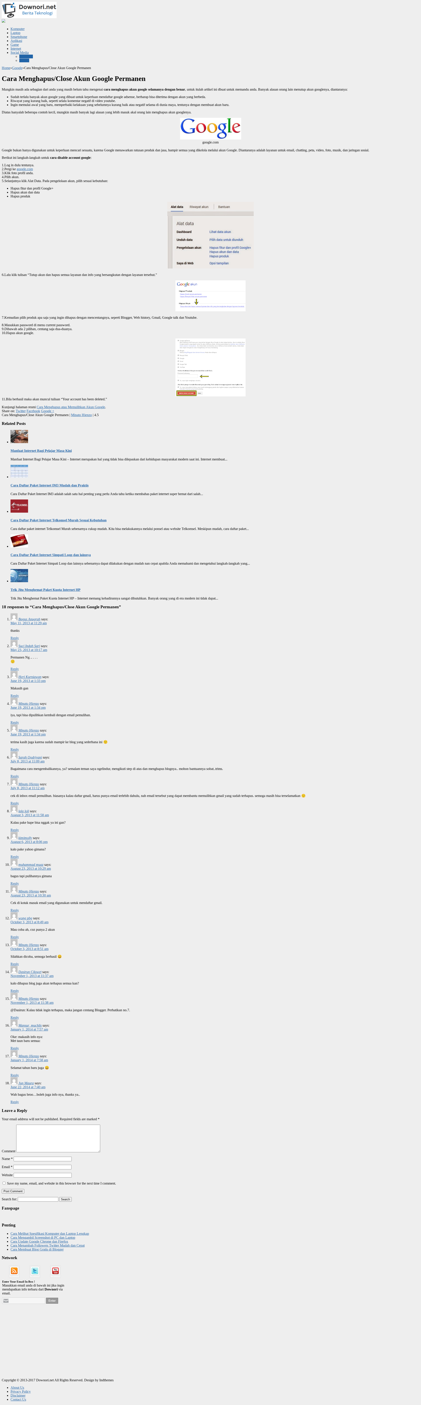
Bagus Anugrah (29, 619)
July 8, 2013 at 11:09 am (28, 761)
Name (7, 1159)
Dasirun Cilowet (29, 972)
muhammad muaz (30, 864)
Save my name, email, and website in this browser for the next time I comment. (61, 1183)
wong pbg (25, 918)
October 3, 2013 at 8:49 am (29, 922)
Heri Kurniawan (29, 677)
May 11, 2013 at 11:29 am (29, 623)
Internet (16, 48)
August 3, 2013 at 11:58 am (30, 815)
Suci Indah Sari (29, 646)
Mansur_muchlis (30, 1025)
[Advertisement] (35, 1346)
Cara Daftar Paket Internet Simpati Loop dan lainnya (51, 555)
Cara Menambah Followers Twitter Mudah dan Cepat (48, 1245)
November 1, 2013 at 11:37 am (32, 976)
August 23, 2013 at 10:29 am (31, 868)
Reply (15, 638)
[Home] (3, 21)
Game (15, 45)
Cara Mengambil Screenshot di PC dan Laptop (43, 1237)
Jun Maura (26, 1083)
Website (7, 1175)
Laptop (15, 33)
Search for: (9, 1199)
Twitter (24, 60)
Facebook (26, 56)
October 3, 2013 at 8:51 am (29, 949)
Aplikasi (16, 41)
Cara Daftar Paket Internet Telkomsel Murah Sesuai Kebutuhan (59, 520)
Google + (47, 411)
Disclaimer (18, 1395)
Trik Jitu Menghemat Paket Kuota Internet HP (45, 590)
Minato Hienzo (81, 415)
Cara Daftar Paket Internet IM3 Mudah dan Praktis (50, 485)
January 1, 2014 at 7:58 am (29, 1060)
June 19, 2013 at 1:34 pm (28, 707)
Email (7, 1167)
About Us (17, 1387)
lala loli (23, 811)
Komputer (18, 29)
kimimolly (25, 838)
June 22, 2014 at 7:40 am (28, 1087)
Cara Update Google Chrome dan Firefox (39, 1241)
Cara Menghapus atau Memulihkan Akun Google (71, 407)
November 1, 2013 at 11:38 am (32, 1002)
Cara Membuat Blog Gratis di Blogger (37, 1249)
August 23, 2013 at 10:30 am (31, 895)
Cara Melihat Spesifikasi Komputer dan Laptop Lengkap (50, 1233)
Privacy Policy (21, 1391)
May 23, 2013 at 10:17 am (29, 650)
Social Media (20, 52)
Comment (8, 1151)
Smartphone (19, 37)
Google (17, 68)
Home (6, 68)
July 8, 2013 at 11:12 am (28, 788)
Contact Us (18, 1399)
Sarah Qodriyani (30, 757)
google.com (25, 169)
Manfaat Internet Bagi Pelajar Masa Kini (41, 451)
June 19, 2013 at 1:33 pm (28, 681)
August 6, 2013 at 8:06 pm (29, 842)
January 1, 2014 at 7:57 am (29, 1029)
